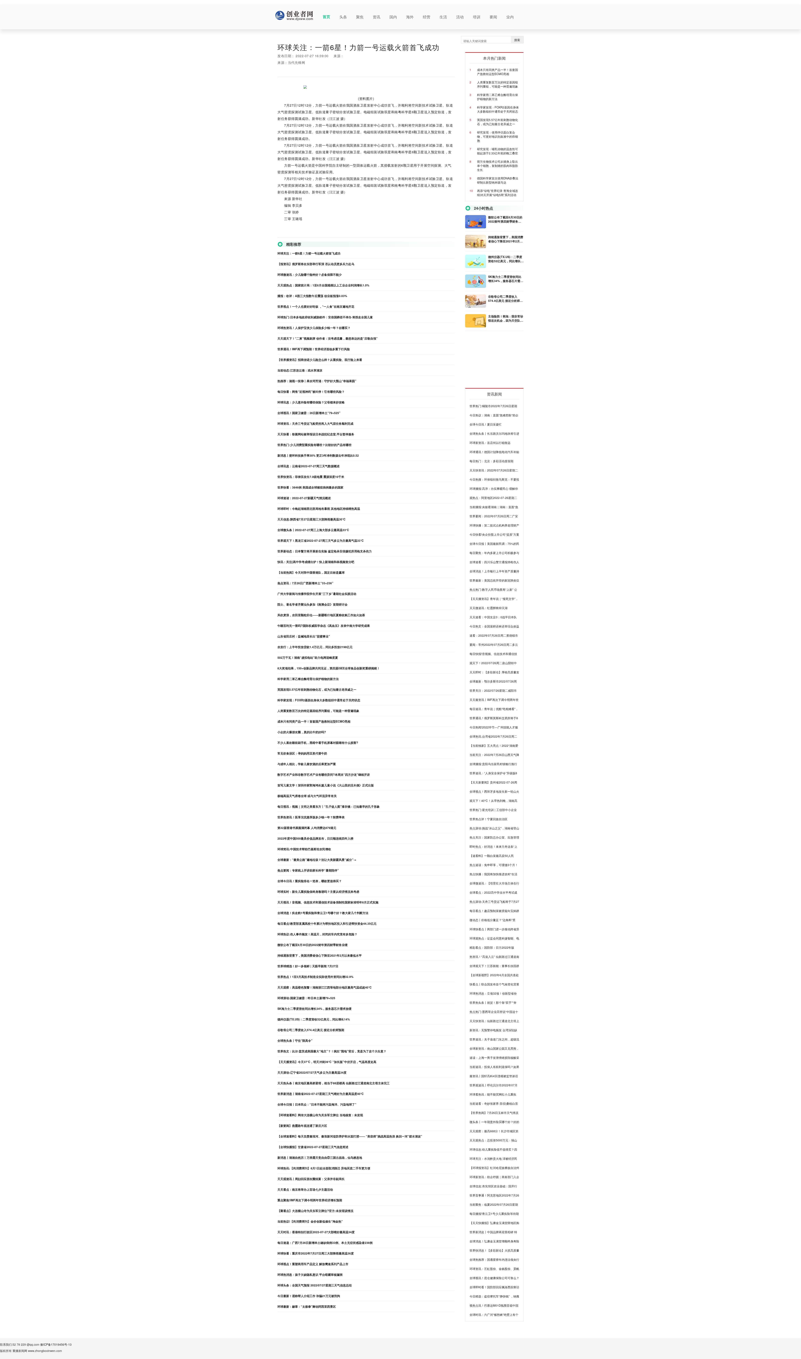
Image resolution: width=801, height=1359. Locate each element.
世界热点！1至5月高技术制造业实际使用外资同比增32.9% (315, 977)
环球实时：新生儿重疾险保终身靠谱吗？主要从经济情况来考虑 (318, 891)
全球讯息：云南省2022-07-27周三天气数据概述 (308, 466)
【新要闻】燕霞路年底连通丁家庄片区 (302, 1125)
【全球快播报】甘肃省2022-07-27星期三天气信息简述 (312, 1147)
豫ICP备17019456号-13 (56, 1344)
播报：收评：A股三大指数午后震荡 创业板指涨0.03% (312, 296)
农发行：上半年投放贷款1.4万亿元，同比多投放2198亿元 (315, 647)
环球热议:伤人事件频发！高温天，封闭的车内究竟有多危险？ (317, 934)
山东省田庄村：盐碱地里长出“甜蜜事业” (303, 636)
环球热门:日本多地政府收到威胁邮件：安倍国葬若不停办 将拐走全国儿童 (325, 317)
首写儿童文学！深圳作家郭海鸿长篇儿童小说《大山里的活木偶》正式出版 (325, 785)
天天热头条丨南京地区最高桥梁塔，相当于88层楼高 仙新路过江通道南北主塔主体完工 (333, 1083)
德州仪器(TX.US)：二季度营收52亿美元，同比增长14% (313, 1019)
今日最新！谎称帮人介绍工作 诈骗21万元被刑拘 (308, 1296)
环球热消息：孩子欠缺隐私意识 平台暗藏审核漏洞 (310, 1274)
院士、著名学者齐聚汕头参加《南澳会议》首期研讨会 (312, 604)
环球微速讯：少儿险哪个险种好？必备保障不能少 (309, 274)
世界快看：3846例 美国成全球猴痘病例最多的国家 (310, 487)
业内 (510, 16)
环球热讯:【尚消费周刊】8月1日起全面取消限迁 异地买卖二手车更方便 (323, 1168)
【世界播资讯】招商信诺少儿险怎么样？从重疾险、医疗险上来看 (319, 360)
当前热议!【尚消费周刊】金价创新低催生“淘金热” (310, 1221)
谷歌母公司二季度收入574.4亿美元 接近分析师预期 (310, 1030)
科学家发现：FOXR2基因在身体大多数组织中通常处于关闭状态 (318, 700)
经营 (426, 16)
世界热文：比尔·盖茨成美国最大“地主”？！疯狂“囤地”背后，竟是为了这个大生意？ (331, 1051)
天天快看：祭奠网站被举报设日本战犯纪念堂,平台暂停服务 (315, 434)
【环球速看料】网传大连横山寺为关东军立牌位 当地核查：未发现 (320, 1115)
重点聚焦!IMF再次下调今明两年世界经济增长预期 (309, 1200)
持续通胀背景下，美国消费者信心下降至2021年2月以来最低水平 (319, 955)
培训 (476, 16)
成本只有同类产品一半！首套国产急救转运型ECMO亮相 (313, 721)
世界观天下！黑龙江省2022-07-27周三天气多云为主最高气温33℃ (320, 540)
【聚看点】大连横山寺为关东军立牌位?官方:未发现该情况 (315, 1211)
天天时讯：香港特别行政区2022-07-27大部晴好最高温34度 (316, 1232)
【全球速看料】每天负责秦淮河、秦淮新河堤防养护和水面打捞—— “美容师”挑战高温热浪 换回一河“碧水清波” (349, 1136)
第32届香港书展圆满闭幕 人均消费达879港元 (306, 828)
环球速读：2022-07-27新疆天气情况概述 (304, 498)
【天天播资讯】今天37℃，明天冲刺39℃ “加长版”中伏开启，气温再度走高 (326, 1062)
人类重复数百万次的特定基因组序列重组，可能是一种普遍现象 (318, 711)
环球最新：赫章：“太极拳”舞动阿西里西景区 (306, 1306)
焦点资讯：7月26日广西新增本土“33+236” (305, 583)
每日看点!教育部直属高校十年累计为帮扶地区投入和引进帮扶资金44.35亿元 (327, 923)
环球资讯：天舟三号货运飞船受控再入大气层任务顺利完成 (315, 423)
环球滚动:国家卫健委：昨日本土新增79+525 (306, 998)
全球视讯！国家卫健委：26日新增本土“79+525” (308, 413)
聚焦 (360, 16)
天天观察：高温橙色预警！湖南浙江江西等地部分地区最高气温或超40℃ (324, 987)
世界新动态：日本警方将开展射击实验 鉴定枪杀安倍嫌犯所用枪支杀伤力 (324, 551)
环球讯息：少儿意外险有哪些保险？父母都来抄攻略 (311, 402)
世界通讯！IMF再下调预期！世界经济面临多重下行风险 (313, 349)
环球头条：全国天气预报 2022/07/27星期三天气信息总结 (314, 1285)
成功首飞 (333, 234)
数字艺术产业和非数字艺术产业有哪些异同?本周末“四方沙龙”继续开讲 (323, 774)
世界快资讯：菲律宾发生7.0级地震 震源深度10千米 (310, 477)
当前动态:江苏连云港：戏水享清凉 (299, 370)
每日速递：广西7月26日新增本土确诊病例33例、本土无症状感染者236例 (325, 1243)
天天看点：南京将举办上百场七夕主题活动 (305, 1189)
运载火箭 (300, 234)
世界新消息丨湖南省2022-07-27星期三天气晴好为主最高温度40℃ (320, 1094)
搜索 (517, 40)
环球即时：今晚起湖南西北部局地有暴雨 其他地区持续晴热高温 (318, 508)
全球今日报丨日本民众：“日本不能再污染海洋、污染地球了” (316, 1104)
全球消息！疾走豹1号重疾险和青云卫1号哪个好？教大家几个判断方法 (322, 913)
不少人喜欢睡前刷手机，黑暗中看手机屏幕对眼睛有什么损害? (317, 743)
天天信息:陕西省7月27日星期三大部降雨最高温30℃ (311, 519)
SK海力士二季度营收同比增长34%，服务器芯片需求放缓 (314, 1008)
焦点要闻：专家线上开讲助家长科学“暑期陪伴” (308, 870)
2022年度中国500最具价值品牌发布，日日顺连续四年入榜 (315, 838)
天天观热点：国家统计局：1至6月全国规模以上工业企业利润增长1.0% (323, 285)
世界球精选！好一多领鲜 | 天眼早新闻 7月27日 (307, 966)
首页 (326, 16)
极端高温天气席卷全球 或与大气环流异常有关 (307, 796)
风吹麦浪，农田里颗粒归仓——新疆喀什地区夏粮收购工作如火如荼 (321, 615)
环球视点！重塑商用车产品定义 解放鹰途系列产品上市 (312, 1264)
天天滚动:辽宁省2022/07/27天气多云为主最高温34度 (311, 1072)
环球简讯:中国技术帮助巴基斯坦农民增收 (304, 849)
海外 (410, 16)
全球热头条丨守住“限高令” (294, 1040)
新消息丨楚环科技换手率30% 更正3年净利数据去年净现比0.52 (318, 455)
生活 (443, 16)
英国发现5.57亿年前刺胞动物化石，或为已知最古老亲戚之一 (316, 689)
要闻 (493, 16)
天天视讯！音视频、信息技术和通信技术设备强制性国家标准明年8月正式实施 (327, 902)
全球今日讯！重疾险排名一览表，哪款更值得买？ (309, 881)
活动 (460, 16)
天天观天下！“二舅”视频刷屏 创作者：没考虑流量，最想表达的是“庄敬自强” (327, 338)
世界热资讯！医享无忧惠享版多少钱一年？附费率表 (311, 817)
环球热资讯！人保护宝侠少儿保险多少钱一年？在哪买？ (313, 328)
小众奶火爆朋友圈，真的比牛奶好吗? (301, 732)
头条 (343, 16)
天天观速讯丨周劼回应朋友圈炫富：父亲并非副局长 (311, 1179)
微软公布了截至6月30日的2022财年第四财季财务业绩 (312, 945)
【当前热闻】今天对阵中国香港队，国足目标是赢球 (311, 572)
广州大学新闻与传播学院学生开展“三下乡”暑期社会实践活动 (316, 594)
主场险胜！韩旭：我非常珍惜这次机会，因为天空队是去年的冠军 (505, 318)
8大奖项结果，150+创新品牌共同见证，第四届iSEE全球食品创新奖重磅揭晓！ (328, 668)
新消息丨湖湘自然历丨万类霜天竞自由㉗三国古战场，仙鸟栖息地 (319, 1157)
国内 (393, 16)
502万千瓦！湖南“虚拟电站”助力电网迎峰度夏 (307, 657)
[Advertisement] (496, 361)
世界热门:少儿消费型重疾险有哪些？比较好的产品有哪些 (314, 445)
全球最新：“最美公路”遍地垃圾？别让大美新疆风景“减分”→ (316, 860)
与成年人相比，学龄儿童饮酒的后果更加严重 (306, 764)
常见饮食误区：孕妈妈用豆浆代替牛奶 (302, 753)
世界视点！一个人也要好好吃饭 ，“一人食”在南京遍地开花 (315, 306)
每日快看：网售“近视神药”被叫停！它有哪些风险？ (311, 391)
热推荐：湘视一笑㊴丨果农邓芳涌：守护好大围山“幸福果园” (316, 381)
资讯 (376, 16)
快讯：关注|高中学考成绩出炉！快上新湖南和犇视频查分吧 (315, 562)
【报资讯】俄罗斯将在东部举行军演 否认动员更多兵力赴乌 (315, 264)
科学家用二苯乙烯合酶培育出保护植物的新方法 (308, 679)
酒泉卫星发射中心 (316, 234)
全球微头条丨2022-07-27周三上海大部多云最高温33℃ (313, 530)
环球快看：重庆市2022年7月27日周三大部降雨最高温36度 (315, 1253)
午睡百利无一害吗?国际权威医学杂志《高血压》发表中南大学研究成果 (323, 625)
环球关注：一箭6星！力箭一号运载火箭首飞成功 (308, 253)
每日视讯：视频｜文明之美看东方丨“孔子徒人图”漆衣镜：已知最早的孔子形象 (328, 806)
